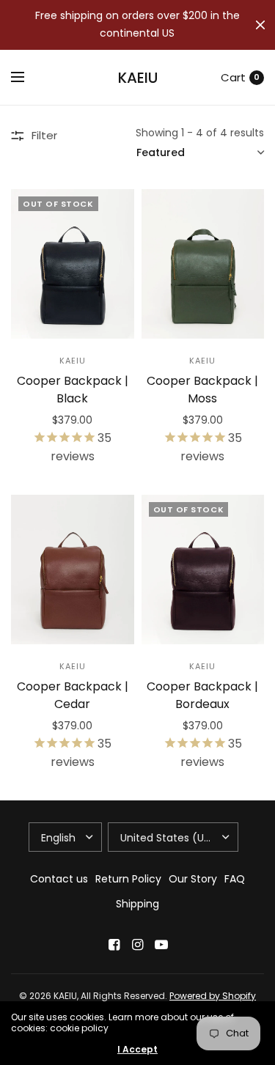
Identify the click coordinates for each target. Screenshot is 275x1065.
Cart (233, 77)
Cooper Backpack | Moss (202, 389)
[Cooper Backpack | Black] (72, 264)
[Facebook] (114, 944)
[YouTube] (161, 944)
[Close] (260, 25)
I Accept (137, 1049)
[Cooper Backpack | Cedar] (72, 569)
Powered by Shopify (212, 996)
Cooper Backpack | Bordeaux (202, 695)
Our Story (193, 878)
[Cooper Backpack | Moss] (203, 264)
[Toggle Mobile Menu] (27, 78)
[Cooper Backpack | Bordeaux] (203, 569)
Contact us (59, 878)
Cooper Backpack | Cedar (72, 695)
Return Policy (128, 878)
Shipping (137, 903)
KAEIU (138, 77)
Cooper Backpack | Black (72, 389)
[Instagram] (137, 944)
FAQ (234, 878)
